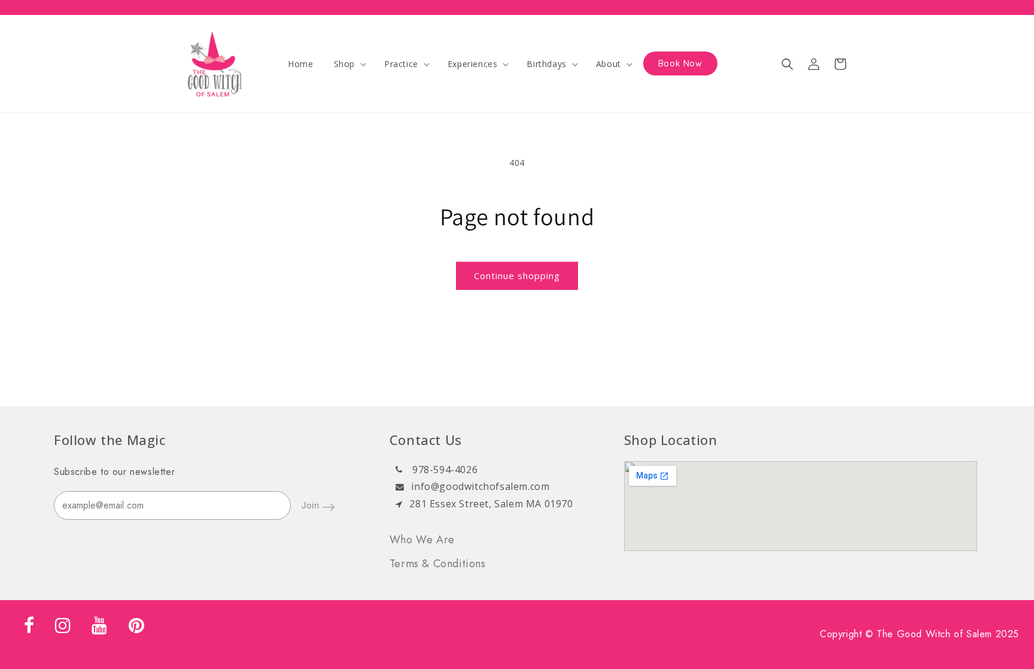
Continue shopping (517, 275)
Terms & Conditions (438, 563)
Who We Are (422, 539)
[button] (349, 64)
